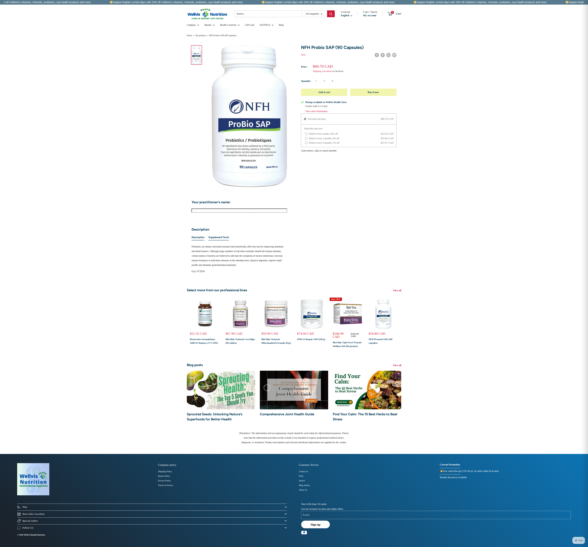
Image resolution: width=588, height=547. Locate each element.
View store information (316, 111)
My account (369, 15)
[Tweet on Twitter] (388, 54)
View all (397, 290)
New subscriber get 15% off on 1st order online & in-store (471, 471)
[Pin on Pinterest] (383, 54)
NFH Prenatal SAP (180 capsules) (380, 341)
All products (200, 35)
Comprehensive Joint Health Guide (287, 414)
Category (191, 25)
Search (302, 481)
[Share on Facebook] (377, 54)
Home (189, 35)
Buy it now (373, 92)
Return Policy (164, 476)
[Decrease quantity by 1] (316, 81)
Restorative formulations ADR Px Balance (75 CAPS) (204, 341)
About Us (303, 490)
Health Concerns (228, 25)
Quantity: (306, 81)
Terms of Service (165, 485)
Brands (207, 25)
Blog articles (304, 485)
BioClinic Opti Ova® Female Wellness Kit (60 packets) (347, 344)
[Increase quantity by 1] (332, 81)
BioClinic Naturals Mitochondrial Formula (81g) (276, 341)
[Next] (401, 324)
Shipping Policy (165, 471)
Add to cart (324, 92)
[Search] (331, 13)
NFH (303, 55)
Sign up (315, 524)
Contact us (303, 471)
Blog (281, 25)
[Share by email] (394, 54)
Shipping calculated (322, 71)
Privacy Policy (164, 481)
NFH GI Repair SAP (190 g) (311, 339)
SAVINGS (265, 25)
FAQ (301, 476)
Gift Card (249, 25)
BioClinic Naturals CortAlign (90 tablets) (240, 341)
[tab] (198, 237)
